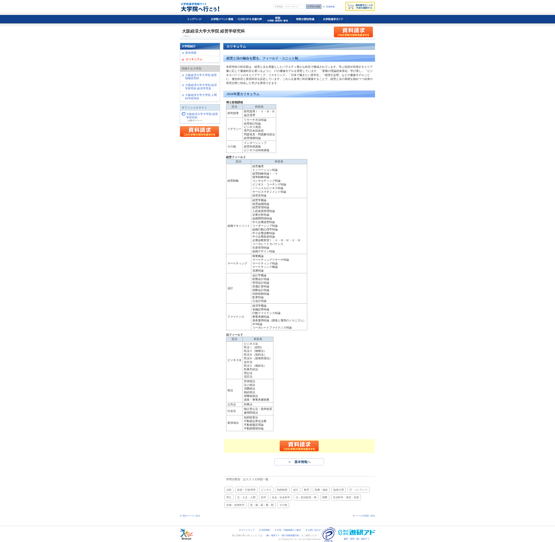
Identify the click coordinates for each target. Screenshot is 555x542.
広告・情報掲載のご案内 (289, 530)
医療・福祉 (321, 489)
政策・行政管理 (246, 489)
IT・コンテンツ (358, 489)
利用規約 (265, 530)
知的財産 (282, 489)
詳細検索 (330, 6)
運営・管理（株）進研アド (357, 539)
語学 (263, 497)
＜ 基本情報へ (299, 462)
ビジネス (266, 489)
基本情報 (190, 52)
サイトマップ (248, 530)
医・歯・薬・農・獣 (262, 504)
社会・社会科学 (281, 497)
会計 (295, 489)
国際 (324, 497)
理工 (229, 497)
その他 (283, 504)
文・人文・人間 (246, 497)
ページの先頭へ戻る (365, 515)
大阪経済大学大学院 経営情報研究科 (201, 77)
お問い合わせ (314, 530)
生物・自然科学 (235, 504)
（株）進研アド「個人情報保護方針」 (282, 535)
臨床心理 (338, 489)
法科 (229, 489)
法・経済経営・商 (306, 497)
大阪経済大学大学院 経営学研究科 (202, 116)
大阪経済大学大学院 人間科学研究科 (201, 97)
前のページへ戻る (191, 515)
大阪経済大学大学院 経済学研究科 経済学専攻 (201, 87)
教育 (306, 489)
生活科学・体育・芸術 (346, 497)
